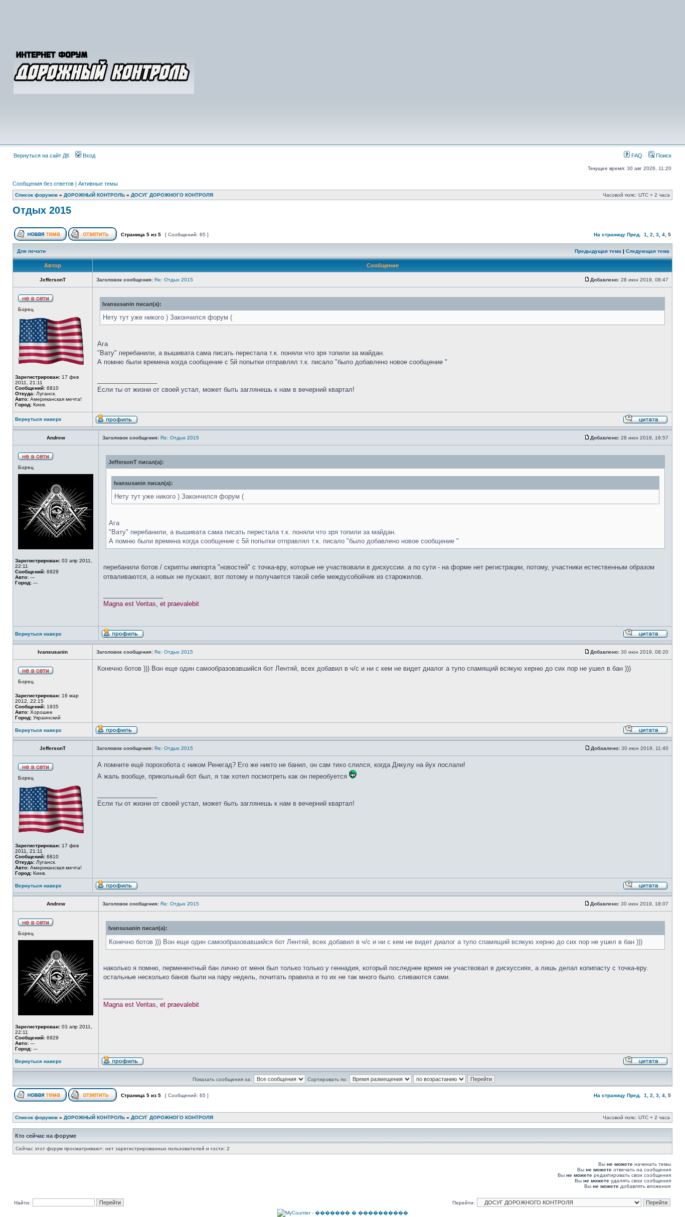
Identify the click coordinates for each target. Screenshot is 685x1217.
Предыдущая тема (598, 251)
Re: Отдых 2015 (173, 279)
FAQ (636, 156)
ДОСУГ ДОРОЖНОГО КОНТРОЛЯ (172, 195)
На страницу (609, 234)
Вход (88, 156)
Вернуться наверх (38, 419)
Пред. (634, 234)
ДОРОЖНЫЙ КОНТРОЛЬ (94, 195)
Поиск (662, 156)
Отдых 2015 (42, 210)
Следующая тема (647, 251)
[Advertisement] (433, 71)
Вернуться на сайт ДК (41, 156)
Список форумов (36, 195)
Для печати (31, 251)
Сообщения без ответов (43, 184)
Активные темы (98, 184)
